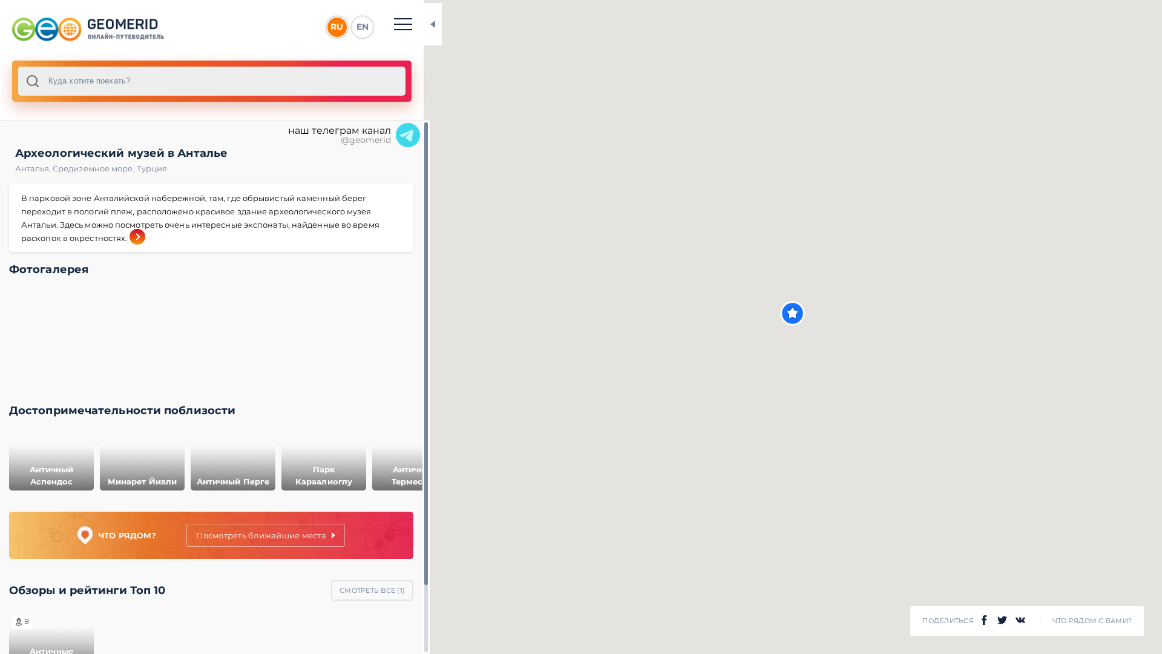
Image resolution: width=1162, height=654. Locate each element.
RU (336, 26)
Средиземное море (95, 168)
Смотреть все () (372, 590)
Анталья (34, 168)
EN (362, 26)
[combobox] (211, 81)
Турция (152, 168)
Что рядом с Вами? (1092, 621)
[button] (792, 313)
